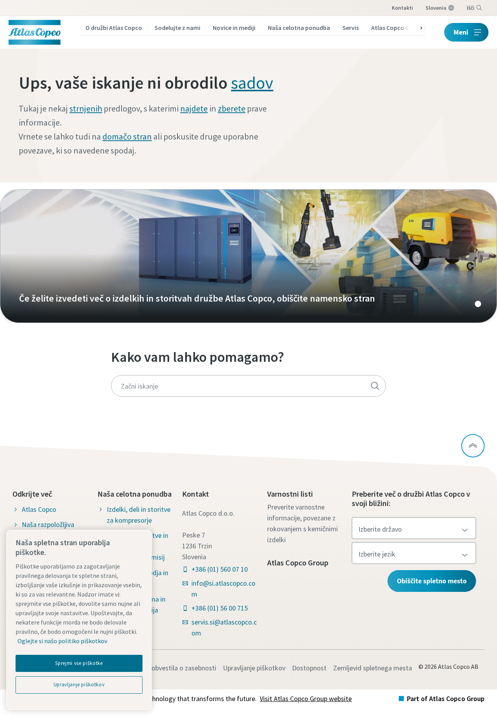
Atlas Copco (39, 509)
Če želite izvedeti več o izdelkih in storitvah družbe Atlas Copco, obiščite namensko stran (248, 256)
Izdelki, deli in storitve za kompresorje (138, 515)
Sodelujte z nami (177, 27)
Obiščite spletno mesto (432, 580)
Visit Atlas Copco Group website (306, 698)
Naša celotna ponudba (299, 27)
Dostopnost (309, 667)
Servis (350, 27)
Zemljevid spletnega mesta (372, 667)
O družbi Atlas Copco (113, 27)
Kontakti (402, 7)
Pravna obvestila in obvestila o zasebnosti (155, 667)
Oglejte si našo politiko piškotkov (62, 641)
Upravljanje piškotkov (254, 667)
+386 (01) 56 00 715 (219, 608)
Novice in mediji (234, 27)
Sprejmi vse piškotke (79, 663)
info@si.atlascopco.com (223, 588)
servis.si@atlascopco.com (224, 627)
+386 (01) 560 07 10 (219, 569)
